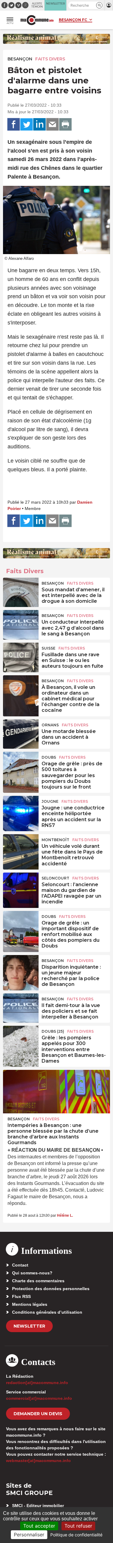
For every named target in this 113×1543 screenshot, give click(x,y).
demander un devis (38, 1413)
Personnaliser (29, 1535)
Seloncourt (55, 878)
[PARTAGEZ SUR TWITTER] (26, 124)
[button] (99, 5)
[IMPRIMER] (65, 124)
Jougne (50, 801)
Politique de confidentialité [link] (76, 1534)
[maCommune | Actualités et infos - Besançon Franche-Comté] (37, 20)
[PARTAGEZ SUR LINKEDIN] (39, 124)
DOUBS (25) (53, 1031)
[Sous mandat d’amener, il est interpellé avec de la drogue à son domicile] (21, 591)
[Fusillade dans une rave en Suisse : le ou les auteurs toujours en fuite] (21, 656)
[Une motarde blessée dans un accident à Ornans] (21, 733)
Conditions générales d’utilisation (47, 1312)
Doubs (49, 757)
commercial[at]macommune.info (39, 1398)
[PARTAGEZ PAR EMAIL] (52, 124)
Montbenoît (55, 840)
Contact (20, 1265)
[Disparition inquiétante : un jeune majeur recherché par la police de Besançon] (21, 968)
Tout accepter (39, 1526)
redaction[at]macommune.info (37, 1382)
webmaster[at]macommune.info (38, 1460)
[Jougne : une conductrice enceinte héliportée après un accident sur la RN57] (21, 809)
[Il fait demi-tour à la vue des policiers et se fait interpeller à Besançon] (21, 1007)
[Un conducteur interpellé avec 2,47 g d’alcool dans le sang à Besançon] (21, 623)
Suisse (48, 648)
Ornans (50, 725)
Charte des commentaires (38, 1280)
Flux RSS (21, 1296)
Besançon (20, 59)
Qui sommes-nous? (32, 1272)
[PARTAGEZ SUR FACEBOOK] (14, 124)
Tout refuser (78, 1526)
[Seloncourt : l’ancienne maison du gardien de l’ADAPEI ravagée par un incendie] (21, 886)
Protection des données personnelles (50, 1288)
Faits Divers (50, 59)
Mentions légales (29, 1304)
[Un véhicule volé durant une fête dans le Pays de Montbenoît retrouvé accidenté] (21, 847)
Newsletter (29, 1326)
